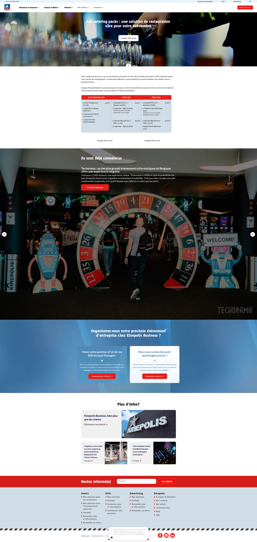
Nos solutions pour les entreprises (91, 498)
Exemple (87, 513)
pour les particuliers (12, 1)
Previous (4, 234)
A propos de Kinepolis (166, 497)
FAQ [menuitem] (223, 1)
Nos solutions (113, 497)
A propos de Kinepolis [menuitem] (205, 1)
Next (252, 234)
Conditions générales (97, 536)
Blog (158, 511)
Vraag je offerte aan (128, 38)
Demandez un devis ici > (154, 376)
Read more (106, 424)
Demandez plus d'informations (90, 517)
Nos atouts (161, 504)
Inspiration (98, 7)
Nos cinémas (83, 7)
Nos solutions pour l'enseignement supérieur (91, 506)
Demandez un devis (92, 523)
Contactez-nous (245, 7)
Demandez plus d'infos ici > (102, 376)
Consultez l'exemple (95, 187)
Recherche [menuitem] (237, 1)
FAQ (158, 515)
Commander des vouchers (114, 512)
